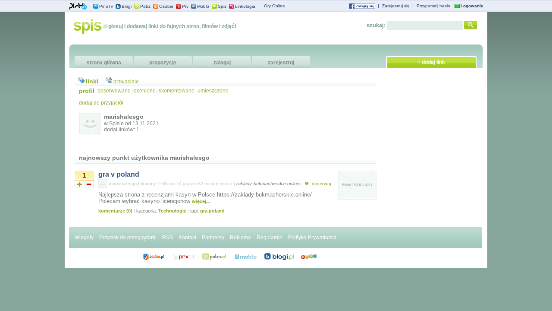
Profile (153, 256)
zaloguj (222, 63)
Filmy (214, 256)
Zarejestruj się (396, 5)
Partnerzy (213, 238)
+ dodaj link (431, 62)
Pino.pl (78, 6)
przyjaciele (126, 82)
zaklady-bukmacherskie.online (267, 183)
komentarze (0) (115, 210)
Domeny (183, 256)
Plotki (309, 256)
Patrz (145, 6)
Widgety (84, 238)
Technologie (172, 210)
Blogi (127, 6)
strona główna (104, 63)
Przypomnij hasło (433, 5)
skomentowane (176, 91)
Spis (222, 6)
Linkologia (245, 6)
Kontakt (187, 238)
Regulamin (269, 238)
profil (86, 90)
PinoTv (106, 6)
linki (92, 81)
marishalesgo (123, 183)
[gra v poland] (357, 198)
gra (203, 210)
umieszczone (213, 91)
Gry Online (274, 5)
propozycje (162, 63)
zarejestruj (281, 63)
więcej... (201, 201)
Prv (185, 6)
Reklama (240, 238)
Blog (279, 256)
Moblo (203, 6)
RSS (167, 238)
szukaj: (376, 25)
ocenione (145, 91)
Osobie (166, 6)
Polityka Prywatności (312, 238)
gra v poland (118, 174)
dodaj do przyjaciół (101, 103)
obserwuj (320, 183)
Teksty (245, 256)
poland (217, 210)
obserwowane (114, 91)
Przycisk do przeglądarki (128, 238)
